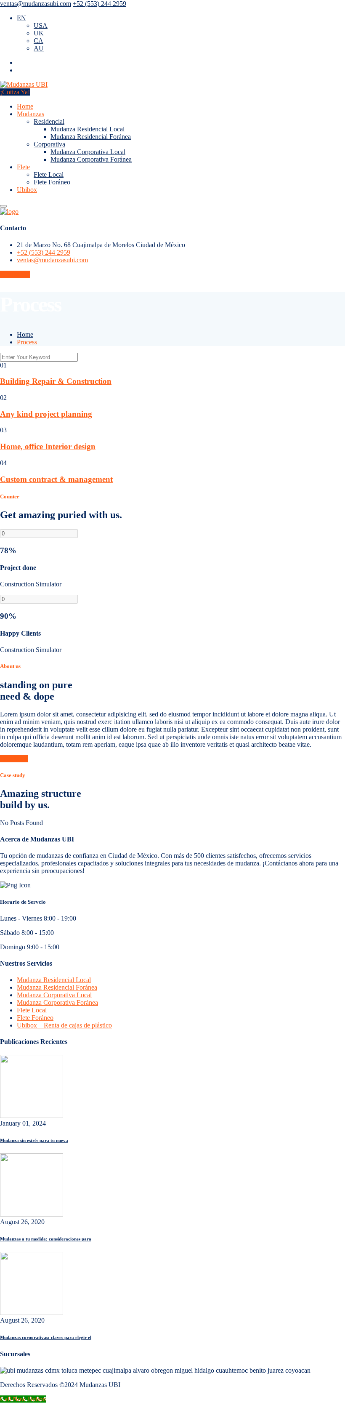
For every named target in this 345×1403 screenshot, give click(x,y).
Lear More (14, 758)
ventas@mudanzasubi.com (35, 3)
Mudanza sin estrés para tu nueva (34, 1140)
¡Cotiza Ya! (15, 92)
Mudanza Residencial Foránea (90, 136)
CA (38, 40)
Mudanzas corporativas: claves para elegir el (45, 1337)
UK (39, 33)
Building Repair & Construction (55, 381)
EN (21, 17)
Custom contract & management (56, 479)
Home (25, 106)
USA (41, 25)
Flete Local (49, 174)
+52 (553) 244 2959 (99, 3)
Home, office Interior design (48, 446)
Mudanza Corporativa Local (87, 151)
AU (39, 48)
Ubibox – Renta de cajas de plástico (64, 1025)
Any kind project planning (46, 414)
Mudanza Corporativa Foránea (91, 159)
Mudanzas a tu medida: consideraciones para (45, 1238)
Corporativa (49, 144)
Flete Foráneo (52, 182)
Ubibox (27, 189)
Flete (23, 166)
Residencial (49, 121)
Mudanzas (30, 113)
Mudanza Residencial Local (87, 129)
